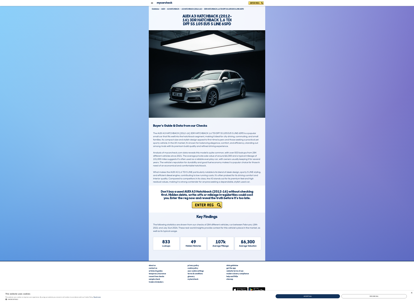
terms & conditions (195, 273)
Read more (97, 297)
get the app (231, 268)
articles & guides (156, 271)
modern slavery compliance (237, 273)
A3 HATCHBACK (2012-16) (192, 9)
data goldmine (232, 265)
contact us (153, 268)
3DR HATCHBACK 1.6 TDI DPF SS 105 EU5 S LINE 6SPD (224, 9)
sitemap (229, 279)
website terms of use (234, 271)
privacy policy (193, 265)
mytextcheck (193, 279)
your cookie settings (196, 271)
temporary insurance (157, 273)
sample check (154, 279)
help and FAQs (232, 276)
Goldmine (155, 9)
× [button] (411, 293)
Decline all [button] (374, 296)
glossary (191, 276)
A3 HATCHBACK (173, 9)
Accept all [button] (308, 296)
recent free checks (156, 276)
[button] (53, 299)
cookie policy (193, 268)
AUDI (163, 9)
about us (152, 265)
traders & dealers (156, 282)
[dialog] (207, 296)
